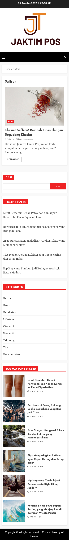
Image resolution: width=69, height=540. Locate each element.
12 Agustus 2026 (36, 467)
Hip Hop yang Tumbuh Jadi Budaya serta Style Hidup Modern (43, 484)
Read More (13, 159)
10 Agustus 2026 (36, 492)
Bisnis (6, 305)
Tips (5, 347)
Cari (9, 177)
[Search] (65, 57)
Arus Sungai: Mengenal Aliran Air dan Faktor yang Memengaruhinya (45, 433)
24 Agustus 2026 (36, 391)
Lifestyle (8, 319)
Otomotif (8, 326)
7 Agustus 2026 (36, 517)
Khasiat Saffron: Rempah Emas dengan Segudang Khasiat (34, 132)
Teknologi (9, 340)
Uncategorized (12, 354)
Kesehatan (9, 312)
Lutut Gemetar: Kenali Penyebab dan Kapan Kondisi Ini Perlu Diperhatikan (45, 383)
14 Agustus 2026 (36, 442)
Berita (10, 121)
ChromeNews (49, 532)
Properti (8, 333)
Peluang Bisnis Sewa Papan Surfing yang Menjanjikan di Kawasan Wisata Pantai (44, 509)
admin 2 (10, 139)
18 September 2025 (25, 139)
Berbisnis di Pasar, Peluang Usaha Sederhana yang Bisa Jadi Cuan (44, 408)
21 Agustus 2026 (36, 416)
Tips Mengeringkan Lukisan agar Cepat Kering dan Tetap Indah (45, 459)
